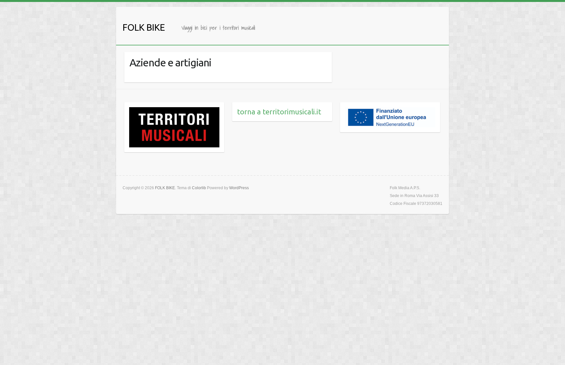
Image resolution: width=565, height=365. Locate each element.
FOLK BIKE (144, 27)
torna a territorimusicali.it (279, 112)
